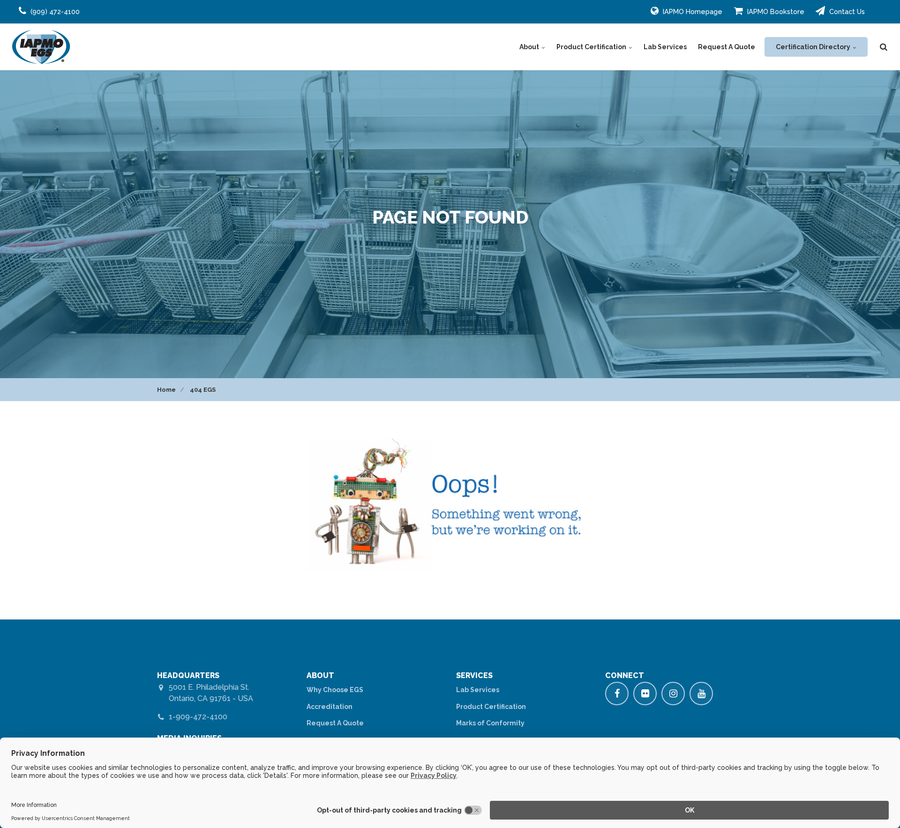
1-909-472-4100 (198, 716)
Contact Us (846, 11)
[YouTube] (701, 693)
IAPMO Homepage (691, 11)
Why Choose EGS (335, 690)
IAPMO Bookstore (774, 11)
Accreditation (329, 706)
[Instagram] (673, 693)
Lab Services (665, 47)
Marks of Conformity (490, 723)
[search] (883, 46)
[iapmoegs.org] (41, 46)
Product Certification (592, 47)
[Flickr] (645, 693)
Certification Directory (814, 47)
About (529, 47)
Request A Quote (726, 47)
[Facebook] (617, 693)
